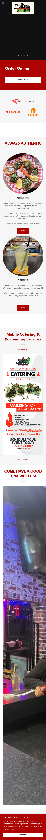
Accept (23, 835)
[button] (18, 55)
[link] (23, 3)
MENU (23, 230)
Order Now (23, 80)
